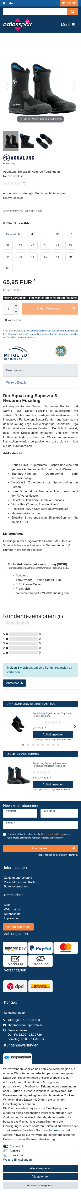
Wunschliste (14, 320)
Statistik (15, 1150)
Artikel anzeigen (53, 734)
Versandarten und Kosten (20, 882)
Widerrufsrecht (13, 909)
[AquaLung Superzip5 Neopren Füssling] (13, 141)
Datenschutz (12, 913)
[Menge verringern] (16, 312)
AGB (7, 905)
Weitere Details (16, 382)
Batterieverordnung (16, 886)
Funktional (16, 1155)
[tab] (40, 370)
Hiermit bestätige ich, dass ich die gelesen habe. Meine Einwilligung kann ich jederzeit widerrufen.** (39, 836)
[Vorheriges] (6, 86)
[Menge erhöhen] (16, 306)
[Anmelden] (4, 3)
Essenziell (16, 1146)
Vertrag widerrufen (18, 926)
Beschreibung (15, 370)
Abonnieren (39, 848)
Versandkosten (64, 739)
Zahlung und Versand (18, 877)
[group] (17, 774)
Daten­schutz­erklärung (40, 1139)
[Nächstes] (74, 86)
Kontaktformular (14, 1012)
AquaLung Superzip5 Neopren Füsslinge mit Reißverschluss (49, 764)
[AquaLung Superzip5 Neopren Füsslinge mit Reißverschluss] (28, 141)
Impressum (56, 1130)
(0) (23, 183)
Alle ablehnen (40, 1176)
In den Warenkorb (48, 308)
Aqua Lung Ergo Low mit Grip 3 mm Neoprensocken (52, 714)
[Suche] (72, 11)
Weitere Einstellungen (17, 1159)
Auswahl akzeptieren (40, 1185)
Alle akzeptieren (40, 1168)
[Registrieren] (11, 3)
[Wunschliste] (57, 3)
